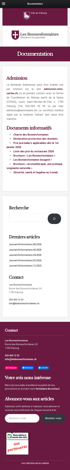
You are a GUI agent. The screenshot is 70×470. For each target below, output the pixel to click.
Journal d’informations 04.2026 (25, 255)
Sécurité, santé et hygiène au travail (35, 172)
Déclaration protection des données (35, 138)
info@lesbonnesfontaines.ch (24, 303)
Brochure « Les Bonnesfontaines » (34, 155)
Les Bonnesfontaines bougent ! (32, 159)
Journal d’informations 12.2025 (25, 265)
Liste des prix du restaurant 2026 (33, 151)
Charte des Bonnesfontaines (31, 134)
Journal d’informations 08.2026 (25, 244)
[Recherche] (54, 219)
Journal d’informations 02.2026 (25, 260)
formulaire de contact (48, 388)
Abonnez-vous (53, 418)
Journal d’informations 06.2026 (25, 249)
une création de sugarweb (35, 463)
